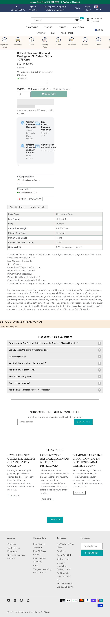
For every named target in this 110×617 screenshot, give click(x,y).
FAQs (77, 8)
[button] (35, 102)
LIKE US (100, 30)
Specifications (17, 207)
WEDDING (48, 27)
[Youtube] (28, 600)
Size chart (23, 78)
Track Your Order (64, 555)
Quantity (21, 88)
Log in (92, 18)
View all (55, 519)
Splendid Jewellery (24, 612)
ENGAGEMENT (32, 27)
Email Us (61, 551)
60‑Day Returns (63, 89)
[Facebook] (8, 600)
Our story (11, 544)
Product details (37, 207)
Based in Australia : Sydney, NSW (63, 566)
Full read (14, 496)
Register (100, 18)
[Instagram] (21, 600)
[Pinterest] (15, 600)
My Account (94, 21)
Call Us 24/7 (63, 559)
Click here (21, 75)
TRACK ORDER (67, 33)
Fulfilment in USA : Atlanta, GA (64, 576)
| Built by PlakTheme (42, 612)
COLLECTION (78, 27)
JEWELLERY (62, 27)
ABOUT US (41, 33)
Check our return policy (28, 192)
